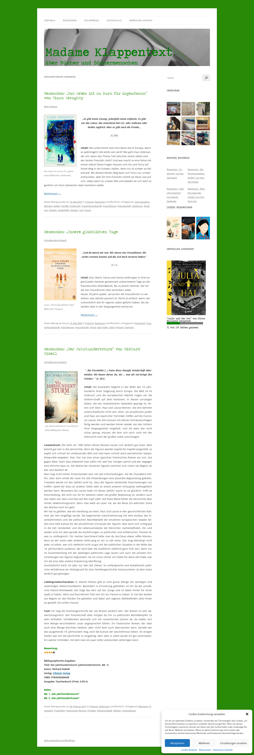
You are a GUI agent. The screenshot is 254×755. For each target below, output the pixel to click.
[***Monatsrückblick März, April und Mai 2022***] (203, 123)
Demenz (48, 206)
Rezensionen (70, 20)
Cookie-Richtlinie (189, 750)
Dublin (57, 206)
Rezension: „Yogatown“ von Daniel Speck (175, 173)
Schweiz (53, 210)
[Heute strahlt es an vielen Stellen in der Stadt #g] (173, 138)
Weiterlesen (52, 193)
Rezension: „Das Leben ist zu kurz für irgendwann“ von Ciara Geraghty (95, 95)
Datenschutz (205, 750)
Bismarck (143, 706)
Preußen (91, 710)
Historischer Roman (76, 710)
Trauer (87, 210)
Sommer (129, 327)
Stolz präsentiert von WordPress (59, 740)
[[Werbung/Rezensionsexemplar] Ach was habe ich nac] (173, 123)
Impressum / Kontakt (223, 750)
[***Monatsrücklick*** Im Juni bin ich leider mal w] (188, 123)
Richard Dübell (104, 710)
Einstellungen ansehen (233, 743)
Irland (93, 327)
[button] (247, 714)
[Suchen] (206, 78)
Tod (81, 210)
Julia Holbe (102, 327)
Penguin (119, 327)
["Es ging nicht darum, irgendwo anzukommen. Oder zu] (188, 109)
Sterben (74, 210)
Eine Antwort (50, 106)
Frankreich (75, 206)
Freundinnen (109, 206)
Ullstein (117, 710)
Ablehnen (204, 743)
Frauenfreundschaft (92, 206)
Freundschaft (124, 206)
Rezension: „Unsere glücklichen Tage (81, 231)
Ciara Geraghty (142, 201)
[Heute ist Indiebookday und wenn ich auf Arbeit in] (188, 138)
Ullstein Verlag (61, 673)
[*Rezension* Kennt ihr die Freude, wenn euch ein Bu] (203, 138)
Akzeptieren (177, 743)
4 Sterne (89, 323)
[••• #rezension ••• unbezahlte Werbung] (203, 109)
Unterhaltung (129, 710)
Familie (65, 206)
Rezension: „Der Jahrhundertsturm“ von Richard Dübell (92, 351)
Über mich (49, 20)
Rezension (100, 201)
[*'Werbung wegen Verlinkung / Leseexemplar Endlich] (173, 109)
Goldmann (137, 206)
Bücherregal (91, 20)
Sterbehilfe (63, 210)
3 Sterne (89, 201)
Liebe (111, 327)
